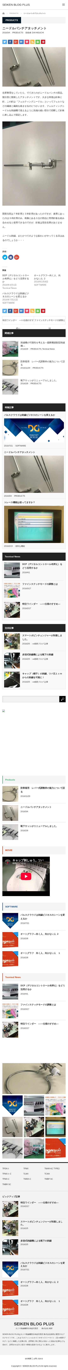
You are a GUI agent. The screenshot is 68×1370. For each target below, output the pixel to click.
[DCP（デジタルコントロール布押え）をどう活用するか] (34, 1105)
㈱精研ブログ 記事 (40, 644)
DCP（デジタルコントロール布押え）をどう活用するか (15, 278)
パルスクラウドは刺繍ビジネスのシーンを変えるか (29, 415)
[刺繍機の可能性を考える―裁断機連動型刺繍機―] (34, 1148)
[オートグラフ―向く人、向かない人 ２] (55, 1148)
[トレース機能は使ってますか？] (55, 1127)
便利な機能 (20, 546)
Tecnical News (48, 349)
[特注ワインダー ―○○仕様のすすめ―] (34, 1127)
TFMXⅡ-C (6, 1174)
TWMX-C (27, 1179)
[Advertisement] (26, 1052)
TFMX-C (5, 1179)
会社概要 (28, 1358)
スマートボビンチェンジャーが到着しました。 (42, 637)
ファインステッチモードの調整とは (49, 321)
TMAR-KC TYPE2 (52, 1169)
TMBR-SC (6, 1184)
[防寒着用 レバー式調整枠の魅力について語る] (34, 1078)
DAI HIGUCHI (38, 33)
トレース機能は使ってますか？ (19, 502)
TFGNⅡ (5, 1169)
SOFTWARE (20, 446)
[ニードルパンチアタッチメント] (12, 1127)
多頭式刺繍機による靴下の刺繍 (37, 654)
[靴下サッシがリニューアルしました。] (12, 1148)
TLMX (25, 1174)
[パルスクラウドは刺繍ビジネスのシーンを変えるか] (12, 1105)
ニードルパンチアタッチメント (19, 452)
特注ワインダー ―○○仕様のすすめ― (18, 321)
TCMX (47, 1174)
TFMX (25, 1169)
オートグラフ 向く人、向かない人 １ (40, 953)
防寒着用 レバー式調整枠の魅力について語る (43, 790)
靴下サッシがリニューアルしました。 (39, 380)
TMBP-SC (48, 1179)
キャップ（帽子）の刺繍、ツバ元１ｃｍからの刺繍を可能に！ (42, 675)
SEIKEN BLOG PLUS (16, 4)
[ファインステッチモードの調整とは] (55, 1105)
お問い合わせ (38, 1358)
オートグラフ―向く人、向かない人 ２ (41, 934)
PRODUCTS (17, 33)
